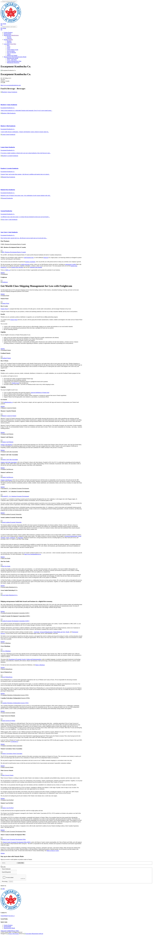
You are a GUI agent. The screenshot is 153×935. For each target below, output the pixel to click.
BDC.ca (8, 270)
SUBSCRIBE (21, 863)
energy (7, 537)
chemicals (12, 537)
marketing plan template (36, 267)
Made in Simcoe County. (53, 850)
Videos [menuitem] (9, 54)
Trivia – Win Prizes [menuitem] (12, 59)
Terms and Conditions (6, 930)
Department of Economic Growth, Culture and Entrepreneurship (25, 659)
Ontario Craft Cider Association (9, 462)
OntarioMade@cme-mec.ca (8, 915)
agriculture (20, 537)
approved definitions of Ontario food (40, 392)
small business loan (29, 257)
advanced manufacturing (71, 536)
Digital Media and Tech (59, 632)
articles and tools (25, 264)
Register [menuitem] (9, 36)
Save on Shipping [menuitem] (11, 52)
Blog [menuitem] (8, 45)
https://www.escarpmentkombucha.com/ (11, 85)
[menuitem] (8, 32)
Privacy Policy (15, 930)
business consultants (30, 261)
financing (46, 257)
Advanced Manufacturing (46, 632)
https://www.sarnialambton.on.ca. (32, 554)
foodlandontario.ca (8, 402)
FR (1, 25)
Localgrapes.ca (14, 741)
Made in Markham (40, 665)
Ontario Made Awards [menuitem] (12, 49)
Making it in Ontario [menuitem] (12, 55)
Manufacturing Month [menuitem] (12, 58)
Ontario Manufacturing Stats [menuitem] (14, 61)
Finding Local (15, 383)
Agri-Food (36, 632)
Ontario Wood (4, 308)
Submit (11, 881)
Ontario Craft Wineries (6, 444)
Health (67, 632)
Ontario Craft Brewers (6, 480)
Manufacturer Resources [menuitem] (13, 62)
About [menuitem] (8, 46)
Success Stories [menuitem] (11, 51)
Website (3, 272)
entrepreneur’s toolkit (70, 264)
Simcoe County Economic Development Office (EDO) (17, 842)
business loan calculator (17, 267)
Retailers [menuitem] (9, 41)
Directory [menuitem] (9, 38)
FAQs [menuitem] (8, 48)
